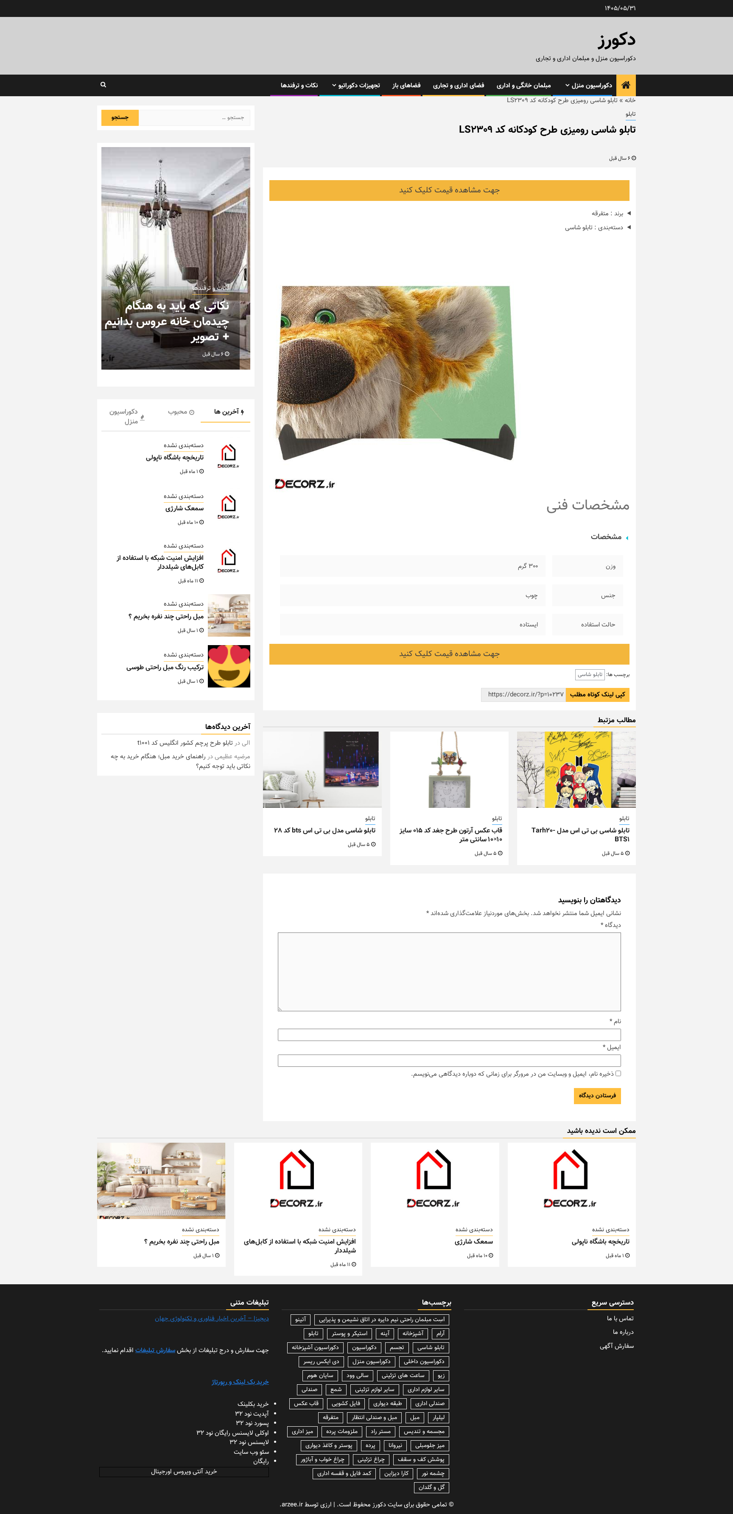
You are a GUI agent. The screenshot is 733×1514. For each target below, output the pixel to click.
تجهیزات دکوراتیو (359, 86)
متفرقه (331, 1417)
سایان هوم (320, 1375)
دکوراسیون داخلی (424, 1361)
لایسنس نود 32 (249, 1442)
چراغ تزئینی (371, 1459)
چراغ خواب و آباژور (322, 1459)
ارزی (326, 1505)
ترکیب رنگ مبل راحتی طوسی (165, 667)
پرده (370, 1445)
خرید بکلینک (253, 1404)
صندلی (309, 1389)
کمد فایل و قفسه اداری (344, 1473)
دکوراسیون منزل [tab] (123, 417)
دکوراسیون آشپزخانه (315, 1348)
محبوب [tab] (177, 412)
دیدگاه (611, 925)
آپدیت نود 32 (252, 1414)
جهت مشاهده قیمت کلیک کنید (449, 190)
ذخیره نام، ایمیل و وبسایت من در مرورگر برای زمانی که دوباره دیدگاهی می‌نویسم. (512, 1074)
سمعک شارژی (184, 509)
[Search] (103, 85)
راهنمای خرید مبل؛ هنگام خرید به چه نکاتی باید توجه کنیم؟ (180, 761)
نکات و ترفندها (299, 86)
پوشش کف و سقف (421, 1459)
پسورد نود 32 (252, 1423)
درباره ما (623, 1332)
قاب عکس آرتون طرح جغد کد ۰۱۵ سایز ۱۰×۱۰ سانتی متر (451, 835)
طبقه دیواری (387, 1403)
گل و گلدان (432, 1487)
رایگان (261, 1462)
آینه (384, 1334)
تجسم (397, 1348)
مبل (415, 1417)
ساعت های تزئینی (403, 1375)
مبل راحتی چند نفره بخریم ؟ (166, 617)
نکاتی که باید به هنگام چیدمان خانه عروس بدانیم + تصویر (167, 322)
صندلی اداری (430, 1403)
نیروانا (395, 1445)
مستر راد (381, 1431)
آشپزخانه (413, 1334)
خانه (630, 101)
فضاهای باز (406, 86)
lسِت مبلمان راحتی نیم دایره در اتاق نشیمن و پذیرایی (382, 1320)
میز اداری (302, 1431)
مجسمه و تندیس (424, 1431)
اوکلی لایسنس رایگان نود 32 (232, 1433)
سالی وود (358, 1375)
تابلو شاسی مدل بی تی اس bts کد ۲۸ (324, 831)
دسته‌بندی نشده (184, 446)
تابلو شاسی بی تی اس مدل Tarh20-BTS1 (580, 835)
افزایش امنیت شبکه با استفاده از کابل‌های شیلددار (160, 563)
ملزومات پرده (342, 1431)
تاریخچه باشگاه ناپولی (175, 458)
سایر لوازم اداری (426, 1389)
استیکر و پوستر (349, 1334)
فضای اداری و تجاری (458, 86)
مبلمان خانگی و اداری (524, 86)
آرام (440, 1334)
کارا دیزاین (396, 1473)
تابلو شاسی (590, 675)
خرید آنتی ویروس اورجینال (184, 1472)
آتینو (300, 1320)
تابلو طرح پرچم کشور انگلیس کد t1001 (185, 743)
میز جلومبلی (430, 1445)
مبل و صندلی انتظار (374, 1417)
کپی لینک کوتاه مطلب (597, 695)
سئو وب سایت (251, 1452)
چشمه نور (433, 1473)
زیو (441, 1375)
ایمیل (612, 1047)
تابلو (631, 114)
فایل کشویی (346, 1403)
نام (615, 1022)
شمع (336, 1389)
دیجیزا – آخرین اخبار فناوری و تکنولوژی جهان (212, 1319)
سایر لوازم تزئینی (374, 1389)
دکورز (617, 41)
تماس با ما (620, 1319)
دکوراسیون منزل (592, 86)
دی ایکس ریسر (321, 1361)
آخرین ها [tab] (226, 412)
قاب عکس (306, 1403)
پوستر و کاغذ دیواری (329, 1445)
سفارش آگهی (617, 1346)
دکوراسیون (364, 1348)
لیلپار (439, 1417)
